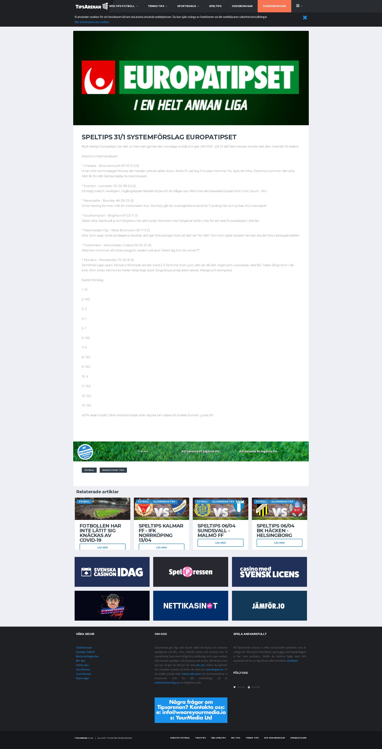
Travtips (200, 738)
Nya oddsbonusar (274, 738)
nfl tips (235, 738)
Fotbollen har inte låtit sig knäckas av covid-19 (100, 533)
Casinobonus (83, 674)
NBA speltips (218, 738)
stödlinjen (292, 660)
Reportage (82, 678)
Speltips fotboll (85, 652)
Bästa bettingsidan (87, 656)
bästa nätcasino (191, 674)
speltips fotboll (122, 6)
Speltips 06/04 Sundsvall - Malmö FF (216, 530)
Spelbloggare (298, 738)
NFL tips (80, 660)
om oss (200, 665)
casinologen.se (214, 669)
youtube (255, 687)
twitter (241, 687)
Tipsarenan (81, 738)
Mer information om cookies (92, 22)
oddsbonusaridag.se (167, 682)
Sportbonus (83, 669)
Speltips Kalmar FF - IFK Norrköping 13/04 (161, 533)
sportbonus (186, 6)
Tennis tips (82, 665)
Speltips (215, 6)
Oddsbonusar (242, 6)
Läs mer (102, 547)
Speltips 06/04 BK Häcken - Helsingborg (275, 530)
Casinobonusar (274, 6)
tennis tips (156, 6)
